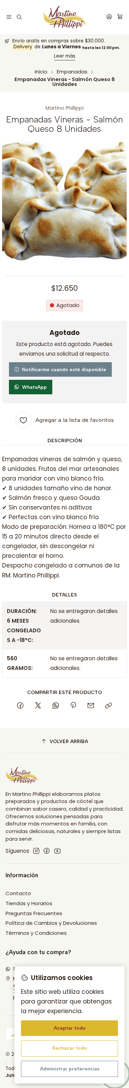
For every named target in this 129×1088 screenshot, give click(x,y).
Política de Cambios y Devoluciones (51, 923)
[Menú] (9, 17)
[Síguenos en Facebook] (46, 850)
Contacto (18, 893)
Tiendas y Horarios (29, 903)
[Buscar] (19, 17)
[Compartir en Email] (91, 705)
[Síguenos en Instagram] (36, 850)
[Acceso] (109, 17)
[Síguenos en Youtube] (57, 850)
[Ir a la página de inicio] (64, 17)
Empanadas (72, 71)
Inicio (41, 71)
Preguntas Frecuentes (34, 913)
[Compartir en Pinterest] (73, 705)
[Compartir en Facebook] (20, 705)
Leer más (64, 56)
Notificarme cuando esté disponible (64, 369)
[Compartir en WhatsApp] (56, 705)
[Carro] (120, 17)
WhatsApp (34, 387)
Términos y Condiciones (36, 933)
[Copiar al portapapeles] (108, 705)
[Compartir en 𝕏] (38, 705)
